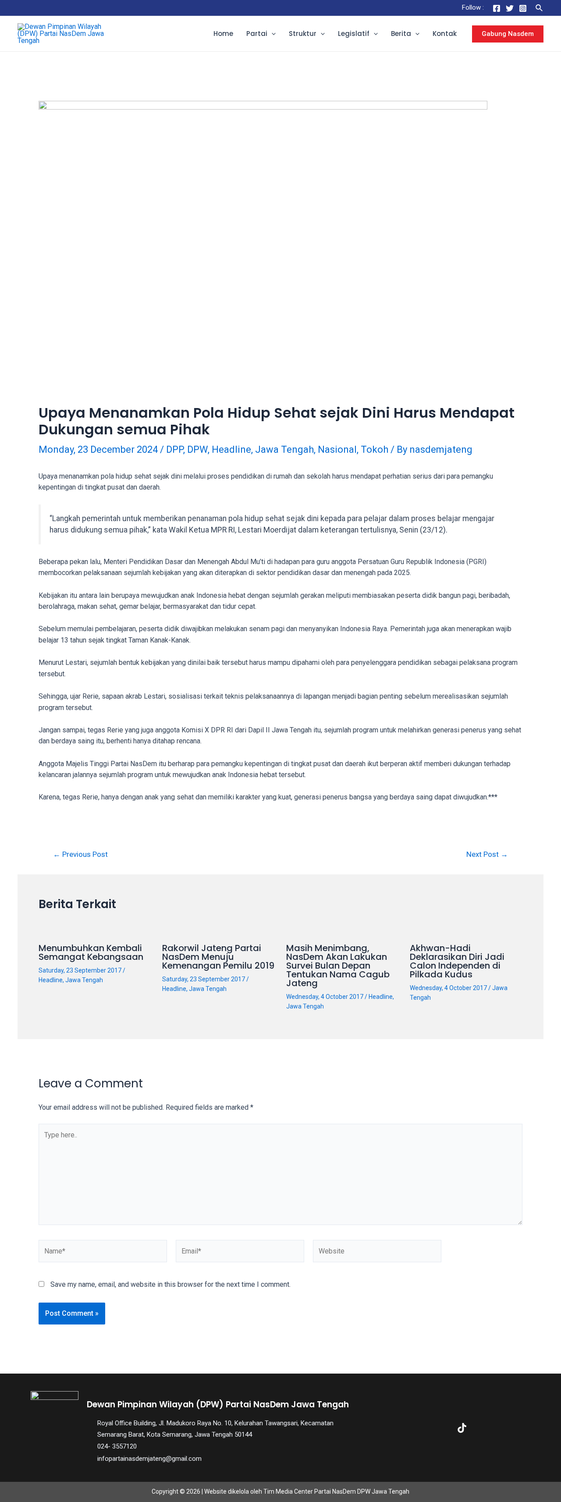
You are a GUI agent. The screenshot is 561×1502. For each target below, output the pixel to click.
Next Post (487, 854)
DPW (197, 449)
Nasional (337, 449)
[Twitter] (510, 8)
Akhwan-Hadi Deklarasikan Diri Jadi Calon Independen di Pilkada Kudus (457, 961)
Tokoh (374, 449)
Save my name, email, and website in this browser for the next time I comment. (170, 1284)
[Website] (377, 1253)
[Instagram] (523, 8)
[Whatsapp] (518, 1427)
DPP (174, 449)
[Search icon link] (539, 8)
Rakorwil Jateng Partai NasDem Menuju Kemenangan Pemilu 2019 (218, 957)
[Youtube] (490, 1427)
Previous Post (80, 854)
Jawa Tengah (284, 449)
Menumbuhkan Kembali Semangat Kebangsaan (91, 952)
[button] (271, 33)
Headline (231, 449)
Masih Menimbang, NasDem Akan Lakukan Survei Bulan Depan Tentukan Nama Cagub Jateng (338, 965)
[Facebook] (497, 8)
